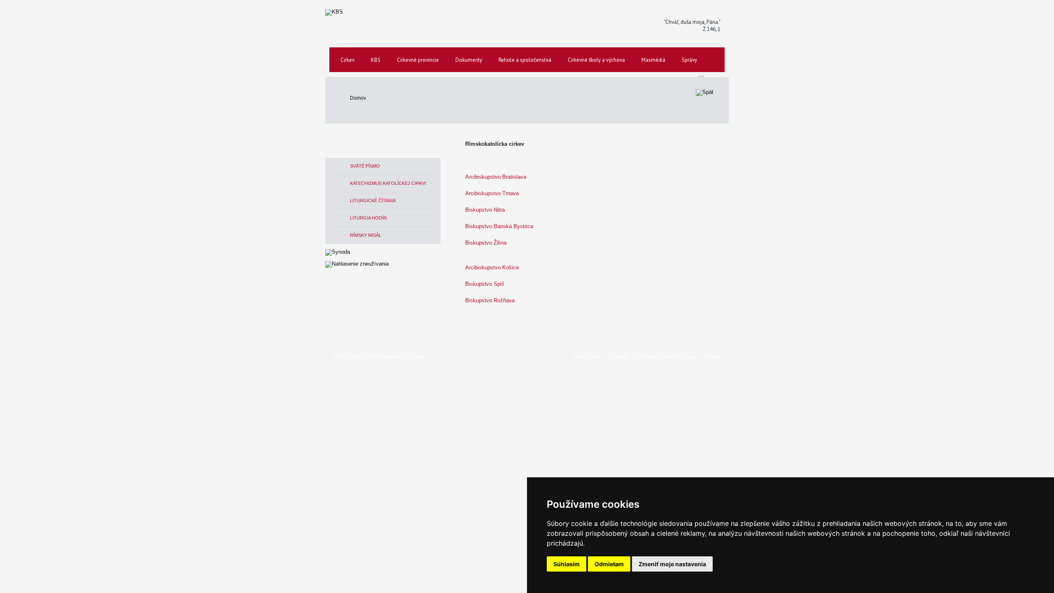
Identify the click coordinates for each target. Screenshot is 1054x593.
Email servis (588, 356)
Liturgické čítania (373, 200)
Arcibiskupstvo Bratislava (495, 177)
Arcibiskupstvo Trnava (492, 193)
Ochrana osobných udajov (667, 356)
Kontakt (619, 356)
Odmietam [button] (609, 563)
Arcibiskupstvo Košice (492, 267)
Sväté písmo (365, 165)
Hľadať (713, 356)
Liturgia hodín (368, 217)
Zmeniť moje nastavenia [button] (672, 563)
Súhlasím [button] (566, 563)
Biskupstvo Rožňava (490, 300)
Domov (358, 98)
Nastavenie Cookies (401, 356)
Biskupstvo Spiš (484, 284)
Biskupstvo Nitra (485, 210)
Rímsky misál (365, 235)
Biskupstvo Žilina (485, 243)
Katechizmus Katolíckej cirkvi (388, 183)
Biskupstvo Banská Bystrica (499, 226)
